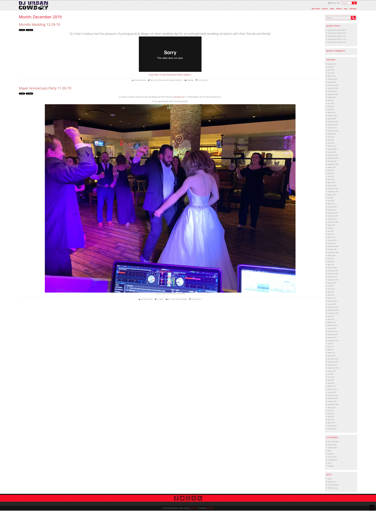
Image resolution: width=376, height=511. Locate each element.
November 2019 (333, 274)
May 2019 (331, 292)
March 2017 (331, 353)
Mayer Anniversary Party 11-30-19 (45, 88)
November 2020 (333, 246)
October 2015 (332, 401)
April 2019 (331, 295)
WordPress (210, 508)
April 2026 (331, 73)
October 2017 (332, 337)
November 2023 (333, 158)
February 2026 (332, 79)
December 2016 (333, 359)
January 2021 (332, 243)
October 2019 (332, 277)
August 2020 (332, 255)
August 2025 (332, 97)
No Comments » (203, 80)
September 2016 (333, 368)
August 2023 (332, 167)
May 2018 (331, 319)
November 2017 (333, 334)
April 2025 (331, 109)
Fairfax (159, 80)
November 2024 (333, 125)
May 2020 (331, 265)
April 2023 (331, 179)
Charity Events (332, 445)
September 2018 (333, 313)
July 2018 (330, 316)
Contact (325, 9)
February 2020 (332, 268)
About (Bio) (316, 9)
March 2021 (331, 237)
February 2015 (332, 426)
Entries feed (331, 482)
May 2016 (331, 380)
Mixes (329, 451)
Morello (177, 80)
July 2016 (330, 374)
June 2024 (331, 137)
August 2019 (332, 283)
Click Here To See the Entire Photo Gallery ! (170, 74)
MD (168, 80)
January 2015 (332, 429)
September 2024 (333, 131)
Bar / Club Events (173, 299)
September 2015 (333, 404)
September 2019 (333, 280)
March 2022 (331, 204)
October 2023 (332, 161)
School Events (332, 457)
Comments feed (333, 485)
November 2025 (333, 88)
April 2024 (331, 143)
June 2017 (331, 347)
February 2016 (332, 389)
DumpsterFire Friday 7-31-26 (337, 36)
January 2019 (332, 304)
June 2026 (331, 70)
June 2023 (331, 173)
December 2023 (333, 155)
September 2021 (333, 222)
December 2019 (333, 271)
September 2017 (333, 341)
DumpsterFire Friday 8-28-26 (337, 30)
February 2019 (332, 301)
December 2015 (333, 395)
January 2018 (332, 328)
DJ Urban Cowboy (140, 80)
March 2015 (331, 423)
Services (339, 9)
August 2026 (332, 64)
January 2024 (332, 152)
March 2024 (331, 146)
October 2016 (332, 365)
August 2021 (332, 225)
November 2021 (333, 216)
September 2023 (333, 164)
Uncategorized (332, 460)
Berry (152, 80)
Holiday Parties (332, 448)
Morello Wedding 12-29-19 (39, 24)
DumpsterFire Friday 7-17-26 (337, 39)
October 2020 (332, 249)
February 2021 (332, 240)
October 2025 (332, 91)
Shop (345, 9)
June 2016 (331, 377)
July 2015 (330, 410)
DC (155, 80)
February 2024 (332, 149)
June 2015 (331, 413)
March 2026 (331, 76)
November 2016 (333, 362)
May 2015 (331, 417)
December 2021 (333, 213)
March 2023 (331, 182)
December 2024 (333, 122)
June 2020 (331, 261)
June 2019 (331, 289)
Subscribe (352, 9)
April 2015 (331, 420)
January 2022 (332, 210)
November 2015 (333, 398)
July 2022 (330, 198)
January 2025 (332, 119)
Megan (172, 80)
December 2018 (333, 307)
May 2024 (331, 140)
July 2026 (330, 67)
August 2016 (332, 371)
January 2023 (332, 185)
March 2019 (331, 298)
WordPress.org (332, 488)
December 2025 (333, 85)
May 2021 (331, 234)
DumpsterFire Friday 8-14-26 (337, 33)
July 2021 (330, 228)
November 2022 (333, 188)
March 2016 (331, 386)
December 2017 (333, 331)
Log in (330, 479)
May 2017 (331, 350)
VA (182, 80)
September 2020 (333, 252)
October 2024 (332, 128)
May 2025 (331, 106)
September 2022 (333, 192)
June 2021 (331, 231)
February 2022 (332, 207)
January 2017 (332, 356)
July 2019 (330, 286)
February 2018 (332, 325)
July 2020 (330, 258)
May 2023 (331, 176)
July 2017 (330, 344)
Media (332, 9)
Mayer (161, 299)
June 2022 (331, 201)
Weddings (190, 80)
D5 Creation (194, 508)
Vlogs (329, 463)
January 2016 (332, 392)
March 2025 (331, 112)
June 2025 (331, 103)
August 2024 (332, 134)
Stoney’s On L (180, 97)
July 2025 (330, 100)
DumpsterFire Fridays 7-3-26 (337, 42)
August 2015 (332, 407)
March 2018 (331, 322)
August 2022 (332, 195)
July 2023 (330, 170)
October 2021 (332, 219)
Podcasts (331, 454)
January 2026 (332, 82)
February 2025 (332, 116)
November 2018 (333, 310)
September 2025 (333, 94)
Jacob (164, 80)
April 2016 (331, 383)
